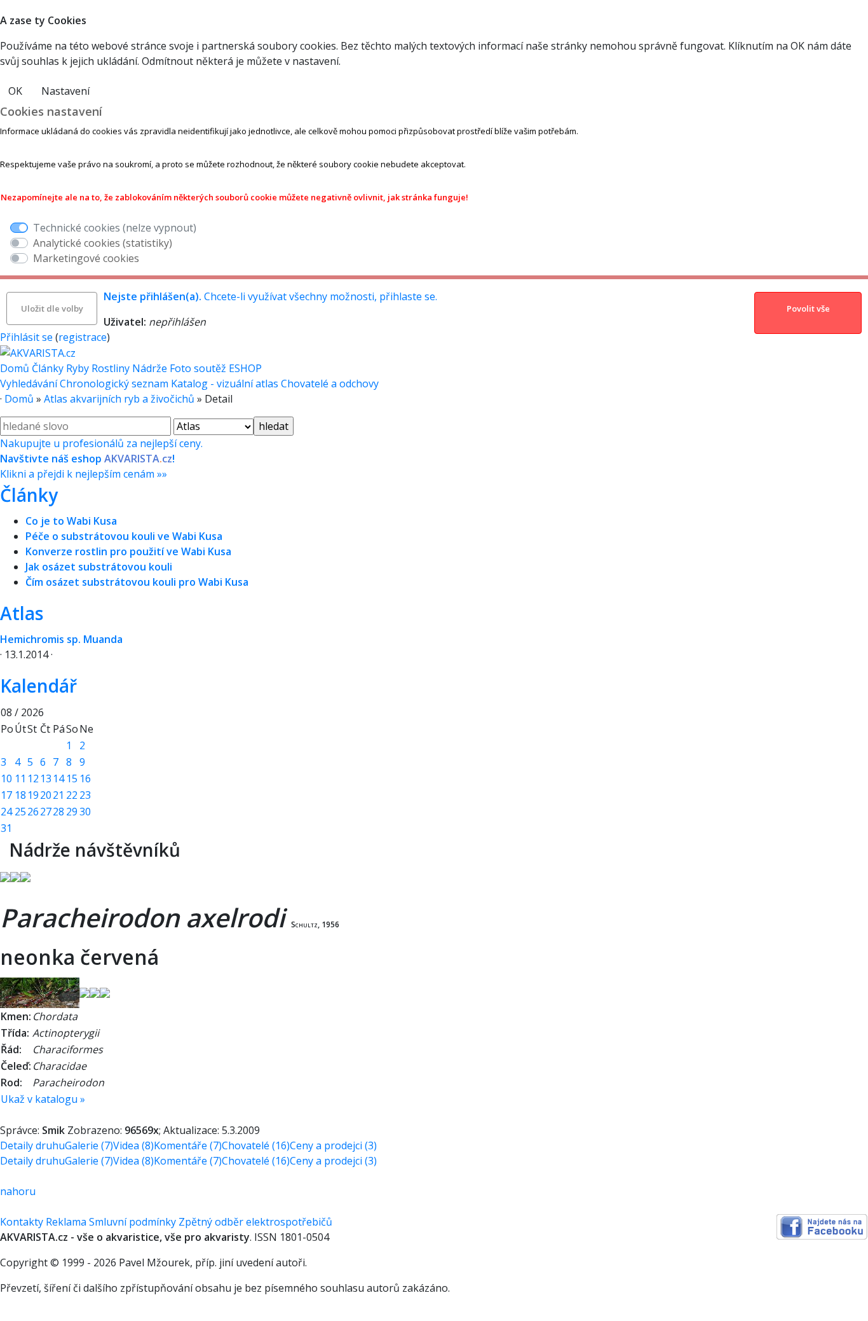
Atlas (21, 613)
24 (6, 812)
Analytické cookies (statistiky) (102, 243)
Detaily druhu (32, 1145)
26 (33, 812)
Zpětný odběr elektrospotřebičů (255, 1222)
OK (15, 91)
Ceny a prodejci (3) (333, 1145)
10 (6, 778)
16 (85, 778)
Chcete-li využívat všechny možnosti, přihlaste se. (270, 296)
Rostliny (111, 368)
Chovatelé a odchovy (330, 384)
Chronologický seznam (114, 384)
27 (45, 812)
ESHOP (245, 368)
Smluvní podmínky (132, 1222)
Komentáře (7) (188, 1145)
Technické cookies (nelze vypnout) (114, 228)
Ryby (77, 368)
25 (20, 812)
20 (45, 795)
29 (72, 812)
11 (20, 778)
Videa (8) (133, 1145)
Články (48, 368)
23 (85, 795)
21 (58, 795)
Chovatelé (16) (256, 1145)
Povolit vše (808, 308)
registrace (82, 337)
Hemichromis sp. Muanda (61, 639)
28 (58, 812)
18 (20, 795)
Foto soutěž (198, 368)
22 (72, 795)
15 (72, 778)
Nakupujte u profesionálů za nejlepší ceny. (101, 458)
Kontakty (21, 1222)
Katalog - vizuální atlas (224, 384)
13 (45, 778)
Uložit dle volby (52, 308)
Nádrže (149, 368)
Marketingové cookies (86, 258)
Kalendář (38, 686)
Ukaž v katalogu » (43, 1099)
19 (33, 795)
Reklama (66, 1222)
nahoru (18, 1191)
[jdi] (4, 850)
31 (6, 828)
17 (6, 795)
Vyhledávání (28, 384)
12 (33, 778)
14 (58, 778)
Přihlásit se (26, 337)
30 (85, 812)
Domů (14, 368)
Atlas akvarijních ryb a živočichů (119, 399)
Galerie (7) (89, 1145)
